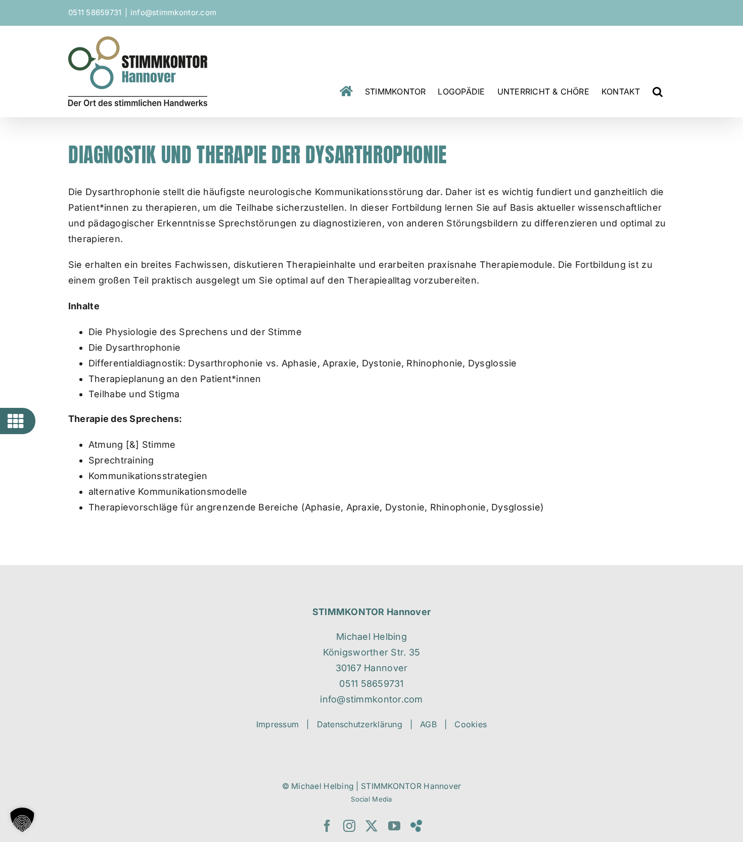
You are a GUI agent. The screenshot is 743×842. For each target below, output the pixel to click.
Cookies (470, 724)
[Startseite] (346, 91)
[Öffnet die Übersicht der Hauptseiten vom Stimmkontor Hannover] (16, 421)
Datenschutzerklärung (359, 724)
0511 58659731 (95, 12)
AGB (428, 724)
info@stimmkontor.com (173, 12)
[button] (658, 91)
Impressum (277, 724)
